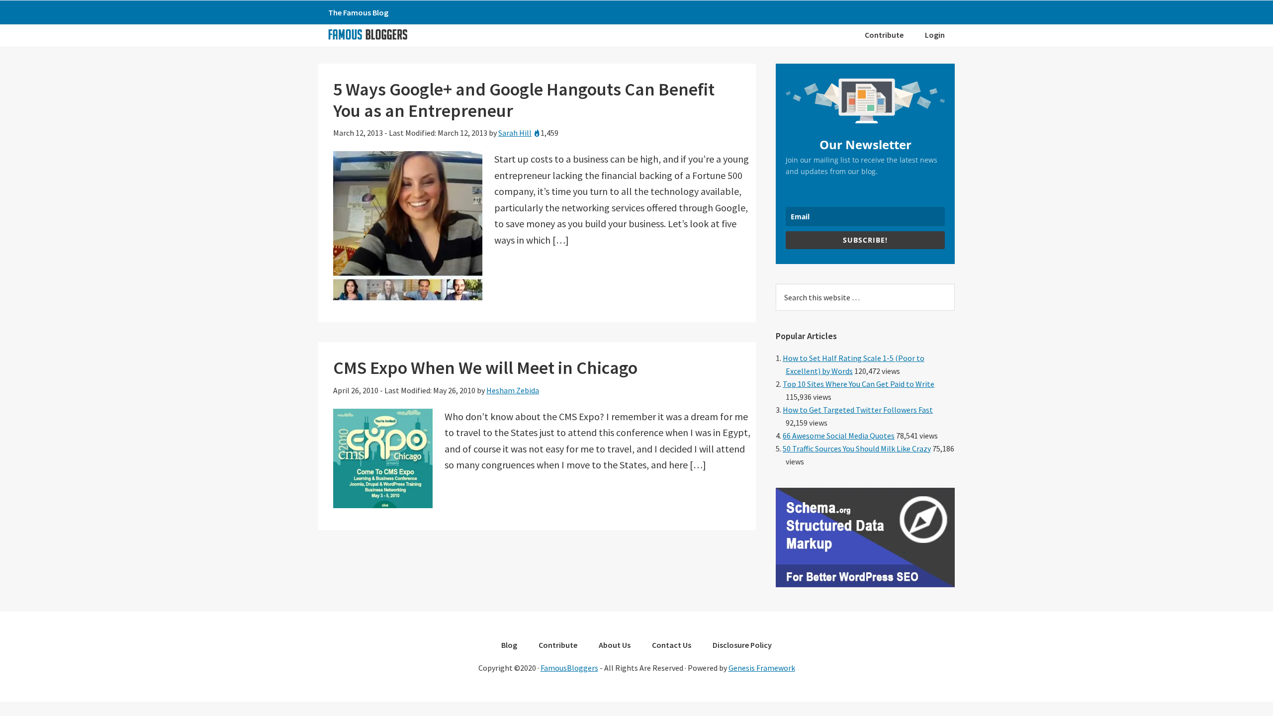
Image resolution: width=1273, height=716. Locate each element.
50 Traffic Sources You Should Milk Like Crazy (857, 448)
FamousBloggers (569, 668)
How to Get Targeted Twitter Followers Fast (858, 410)
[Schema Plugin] (865, 584)
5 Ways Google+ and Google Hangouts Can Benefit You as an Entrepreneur (524, 100)
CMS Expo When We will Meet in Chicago (485, 368)
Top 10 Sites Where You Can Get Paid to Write (858, 384)
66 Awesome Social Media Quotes (839, 436)
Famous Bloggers (367, 34)
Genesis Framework (761, 668)
